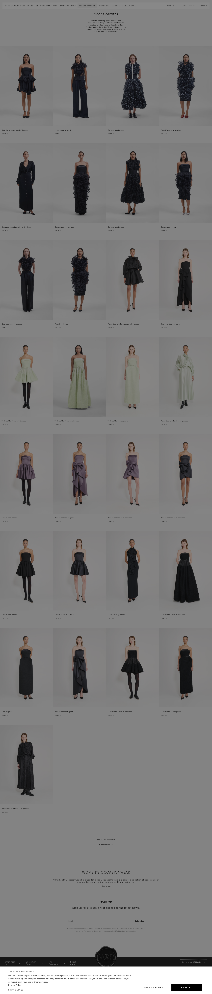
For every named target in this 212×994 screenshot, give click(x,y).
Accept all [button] (187, 987)
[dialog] (106, 980)
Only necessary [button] (153, 987)
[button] (71, 990)
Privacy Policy (14, 985)
